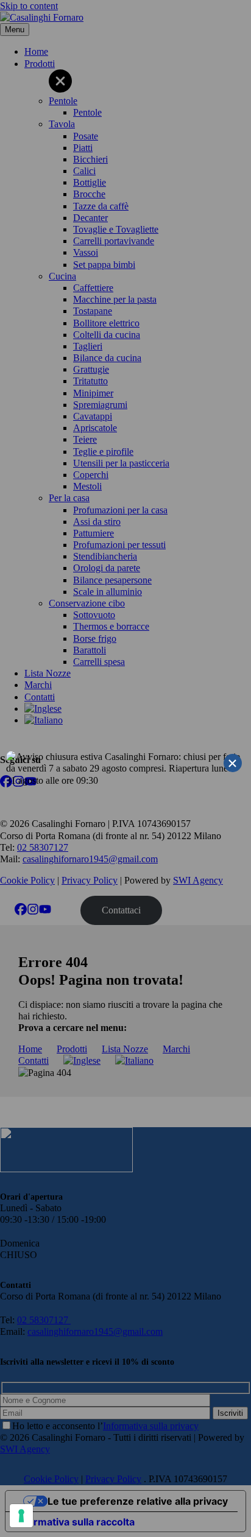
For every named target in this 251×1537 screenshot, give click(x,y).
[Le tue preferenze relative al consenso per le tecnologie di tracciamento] (21, 1515)
